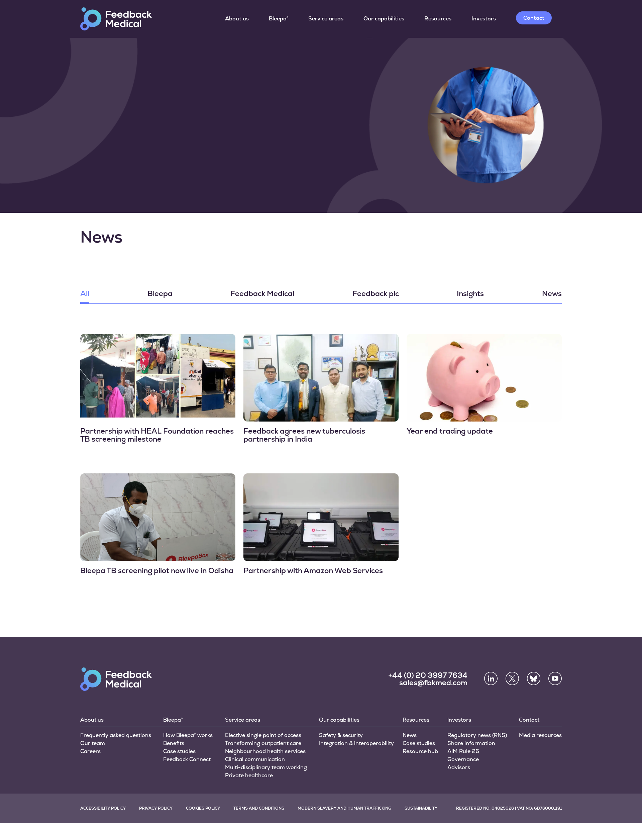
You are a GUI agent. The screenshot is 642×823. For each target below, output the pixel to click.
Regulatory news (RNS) (477, 735)
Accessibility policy (103, 808)
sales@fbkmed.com (433, 683)
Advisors (458, 767)
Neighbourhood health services (265, 751)
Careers (90, 751)
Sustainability (421, 808)
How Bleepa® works (188, 735)
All (84, 294)
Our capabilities (383, 18)
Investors (483, 18)
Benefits (173, 743)
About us (237, 18)
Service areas (325, 18)
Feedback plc (375, 294)
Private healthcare (249, 775)
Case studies (179, 751)
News (552, 294)
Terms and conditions (258, 808)
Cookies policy (203, 808)
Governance (463, 759)
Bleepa (160, 294)
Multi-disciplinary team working (266, 767)
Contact (533, 17)
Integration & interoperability (356, 743)
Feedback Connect (187, 759)
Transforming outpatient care (263, 743)
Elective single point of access (263, 735)
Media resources (540, 735)
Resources (437, 18)
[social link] (491, 678)
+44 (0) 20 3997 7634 (427, 675)
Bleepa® (278, 18)
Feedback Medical (262, 294)
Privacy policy (156, 808)
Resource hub (420, 751)
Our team (92, 743)
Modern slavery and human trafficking (344, 808)
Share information (471, 743)
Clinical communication (255, 759)
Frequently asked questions (115, 735)
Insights (470, 294)
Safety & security (341, 735)
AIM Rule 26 (463, 751)
